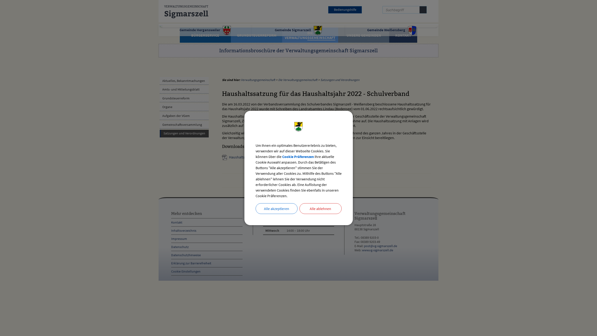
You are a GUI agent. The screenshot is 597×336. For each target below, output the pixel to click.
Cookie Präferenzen (298, 156)
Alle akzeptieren (276, 208)
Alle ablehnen (320, 208)
